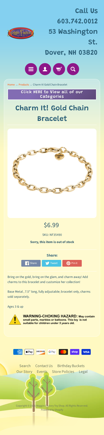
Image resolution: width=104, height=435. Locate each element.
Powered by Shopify (52, 410)
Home (11, 85)
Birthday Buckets (71, 366)
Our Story (24, 371)
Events (42, 371)
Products (24, 85)
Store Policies (63, 371)
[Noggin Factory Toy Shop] (20, 32)
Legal (83, 371)
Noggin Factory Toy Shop (50, 406)
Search (25, 366)
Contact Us (44, 366)
